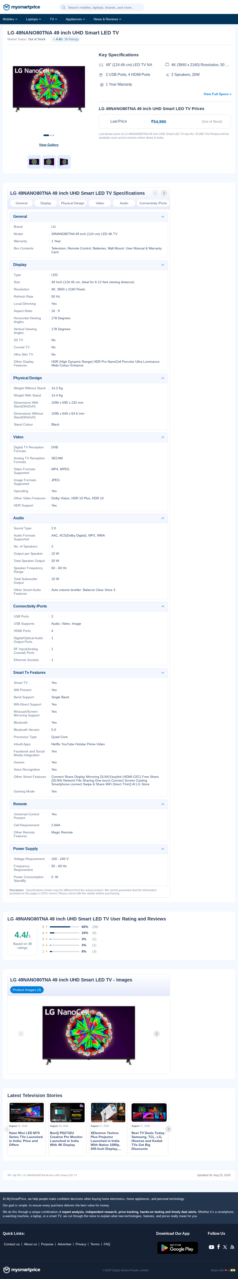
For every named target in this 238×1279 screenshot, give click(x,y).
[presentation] (155, 193)
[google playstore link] (178, 1253)
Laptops (32, 19)
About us (30, 1244)
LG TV (16, 1175)
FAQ (107, 1244)
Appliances (74, 19)
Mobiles (8, 19)
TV (52, 19)
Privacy (81, 1244)
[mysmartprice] (21, 7)
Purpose (47, 1244)
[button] (64, 8)
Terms (94, 1244)
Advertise (64, 1244)
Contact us (12, 1244)
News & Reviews (106, 19)
